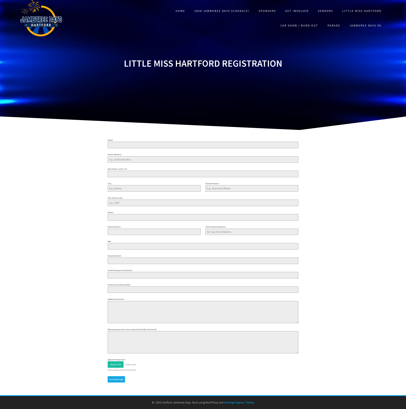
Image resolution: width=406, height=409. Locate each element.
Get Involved (297, 11)
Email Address (114, 227)
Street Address (114, 154)
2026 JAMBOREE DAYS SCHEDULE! (221, 11)
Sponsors (267, 11)
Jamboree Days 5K (365, 25)
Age (109, 241)
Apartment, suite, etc (117, 169)
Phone (110, 212)
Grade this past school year (120, 270)
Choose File (115, 364)
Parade (333, 25)
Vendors (325, 11)
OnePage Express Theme (239, 402)
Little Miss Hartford (361, 11)
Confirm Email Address (215, 227)
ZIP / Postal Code (115, 198)
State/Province (212, 183)
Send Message (116, 379)
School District (114, 256)
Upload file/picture (116, 359)
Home (180, 11)
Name (110, 140)
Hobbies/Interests (116, 299)
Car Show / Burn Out (299, 25)
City (109, 183)
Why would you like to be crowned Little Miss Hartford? (132, 329)
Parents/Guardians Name (119, 285)
